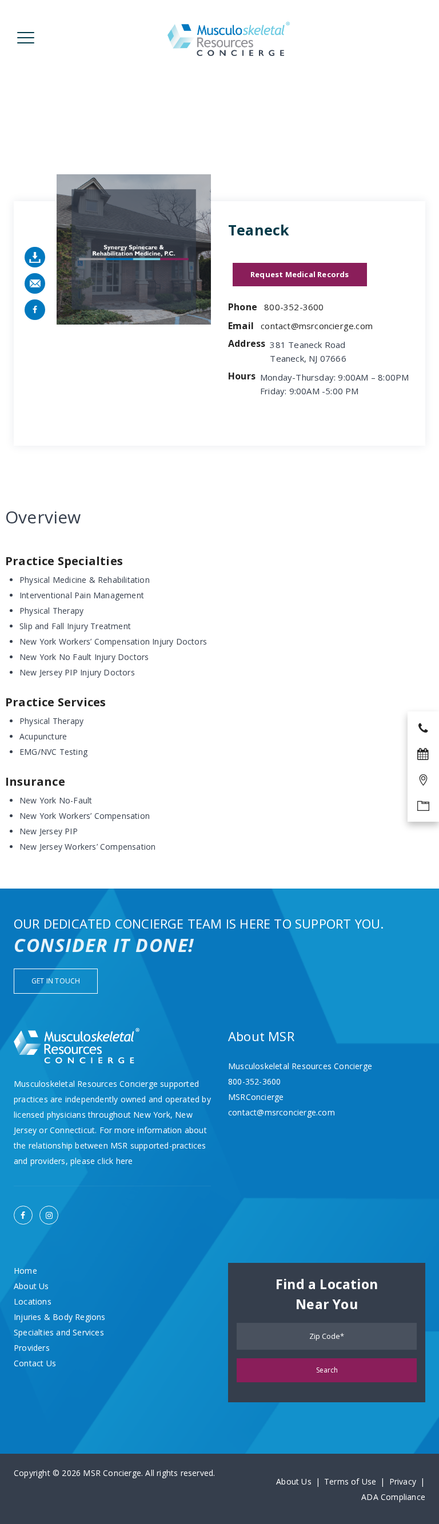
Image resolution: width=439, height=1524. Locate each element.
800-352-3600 (294, 307)
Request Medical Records (299, 274)
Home (25, 1270)
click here (115, 1160)
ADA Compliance (393, 1496)
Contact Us (35, 1363)
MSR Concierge (112, 1472)
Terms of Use (350, 1481)
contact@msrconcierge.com (317, 325)
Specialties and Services (59, 1332)
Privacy (402, 1481)
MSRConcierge (256, 1096)
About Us (31, 1286)
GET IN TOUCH (55, 981)
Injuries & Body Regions (60, 1316)
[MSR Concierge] (228, 38)
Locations (32, 1301)
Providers (32, 1347)
